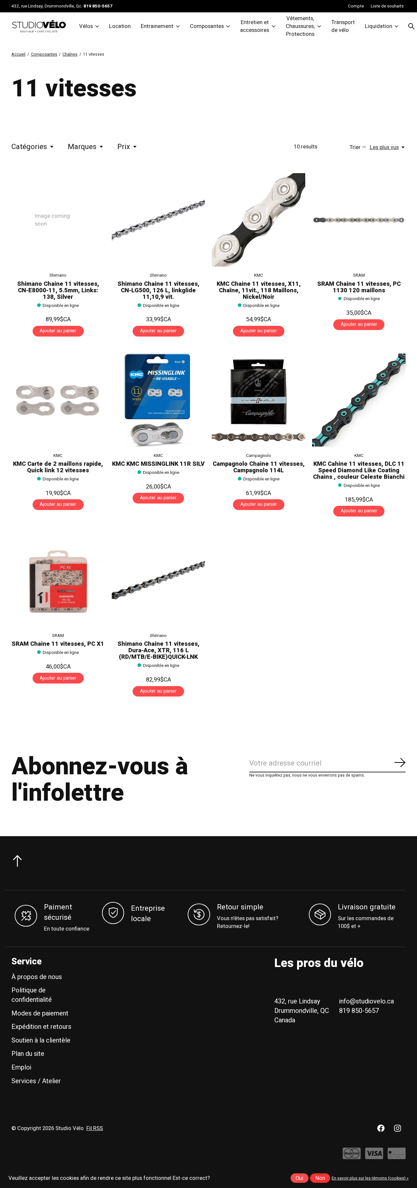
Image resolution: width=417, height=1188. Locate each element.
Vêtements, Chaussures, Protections (300, 26)
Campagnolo (258, 455)
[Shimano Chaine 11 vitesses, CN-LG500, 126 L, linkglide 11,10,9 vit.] (158, 220)
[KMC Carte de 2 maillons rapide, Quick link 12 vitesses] (58, 400)
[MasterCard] (352, 1156)
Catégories (29, 147)
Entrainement (157, 26)
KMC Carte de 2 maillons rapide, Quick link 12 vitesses (58, 467)
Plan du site (27, 1053)
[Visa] (374, 1156)
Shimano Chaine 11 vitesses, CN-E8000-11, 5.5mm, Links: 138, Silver (58, 290)
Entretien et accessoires (254, 26)
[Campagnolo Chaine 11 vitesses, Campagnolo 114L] (258, 400)
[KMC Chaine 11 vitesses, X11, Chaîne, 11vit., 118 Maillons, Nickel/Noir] (258, 220)
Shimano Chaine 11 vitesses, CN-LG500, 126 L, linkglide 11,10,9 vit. (158, 290)
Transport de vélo (343, 26)
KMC (258, 275)
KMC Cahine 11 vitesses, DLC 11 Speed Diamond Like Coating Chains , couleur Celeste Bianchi (359, 470)
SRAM (359, 275)
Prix (123, 147)
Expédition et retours (41, 1026)
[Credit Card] (397, 1156)
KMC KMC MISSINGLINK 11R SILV (158, 464)
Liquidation (378, 26)
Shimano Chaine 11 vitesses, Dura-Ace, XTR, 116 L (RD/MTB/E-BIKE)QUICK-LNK (158, 650)
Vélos (86, 26)
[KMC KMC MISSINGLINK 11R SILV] (158, 400)
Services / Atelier (36, 1081)
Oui (299, 1178)
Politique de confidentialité (31, 995)
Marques (82, 147)
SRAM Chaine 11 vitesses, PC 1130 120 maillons (359, 287)
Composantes (207, 26)
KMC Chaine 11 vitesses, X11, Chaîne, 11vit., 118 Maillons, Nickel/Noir (259, 290)
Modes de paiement (39, 1013)
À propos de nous (36, 977)
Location (120, 26)
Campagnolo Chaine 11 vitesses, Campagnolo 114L (259, 467)
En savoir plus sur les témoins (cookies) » (370, 1178)
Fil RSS (94, 1128)
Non (320, 1178)
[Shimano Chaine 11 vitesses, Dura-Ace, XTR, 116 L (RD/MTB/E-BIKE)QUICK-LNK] (158, 580)
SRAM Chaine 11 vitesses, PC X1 (58, 644)
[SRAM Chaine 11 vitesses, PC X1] (58, 580)
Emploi (21, 1067)
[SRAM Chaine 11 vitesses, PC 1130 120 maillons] (359, 220)
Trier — (358, 147)
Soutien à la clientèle (40, 1040)
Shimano (58, 275)
